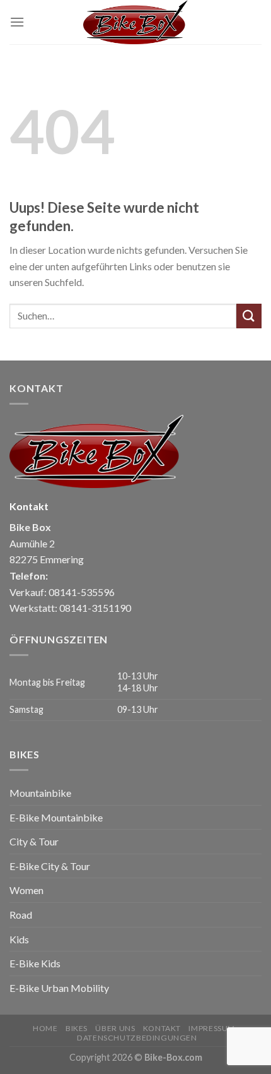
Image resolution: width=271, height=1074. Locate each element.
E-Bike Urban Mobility (59, 988)
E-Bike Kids (35, 963)
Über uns (115, 1028)
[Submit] (249, 316)
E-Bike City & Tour (49, 866)
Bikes (77, 1028)
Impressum (211, 1028)
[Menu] (17, 21)
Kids (19, 939)
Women (26, 890)
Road (20, 915)
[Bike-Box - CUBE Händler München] (135, 22)
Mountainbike (40, 793)
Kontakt (162, 1028)
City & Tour (34, 841)
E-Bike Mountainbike (56, 817)
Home (45, 1028)
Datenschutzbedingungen (137, 1037)
